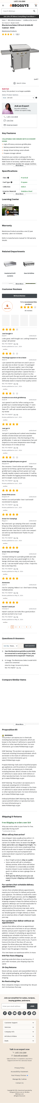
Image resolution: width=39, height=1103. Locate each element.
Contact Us (19, 1083)
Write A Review (19, 296)
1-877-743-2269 (19, 1)
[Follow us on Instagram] (19, 1013)
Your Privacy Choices (18, 1075)
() (18, 34)
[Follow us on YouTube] (14, 1013)
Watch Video (21, 83)
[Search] (34, 11)
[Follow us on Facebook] (5, 1013)
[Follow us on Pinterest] (24, 1013)
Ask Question (30, 646)
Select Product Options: (10, 95)
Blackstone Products (9, 31)
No (17, 344)
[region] (19, 59)
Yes (14, 344)
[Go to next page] (30, 627)
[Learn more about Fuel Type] (11, 182)
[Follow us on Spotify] (34, 1013)
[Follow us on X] (10, 1013)
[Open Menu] (3, 5)
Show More (19, 165)
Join (32, 1006)
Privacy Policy (19, 1068)
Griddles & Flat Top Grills (30, 20)
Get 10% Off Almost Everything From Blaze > (19, 16)
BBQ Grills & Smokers (14, 20)
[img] (19, 58)
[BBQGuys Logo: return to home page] (19, 5)
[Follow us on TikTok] (29, 1013)
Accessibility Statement (19, 1072)
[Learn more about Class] (8, 178)
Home (4, 20)
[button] (19, 1022)
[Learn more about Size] (36, 97)
